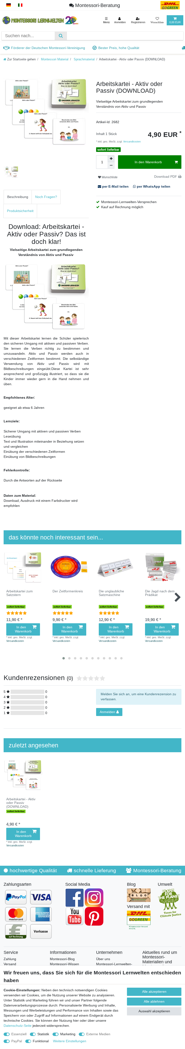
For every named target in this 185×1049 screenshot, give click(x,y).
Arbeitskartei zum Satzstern (19, 593)
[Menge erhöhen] (111, 158)
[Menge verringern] (111, 165)
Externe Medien (98, 1034)
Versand (10, 964)
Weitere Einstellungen (69, 1041)
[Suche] (61, 36)
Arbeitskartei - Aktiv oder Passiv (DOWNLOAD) (20, 802)
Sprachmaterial (84, 59)
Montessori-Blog (62, 959)
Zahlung (10, 959)
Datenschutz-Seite (18, 1026)
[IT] (20, 5)
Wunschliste (109, 177)
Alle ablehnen (154, 1001)
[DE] (8, 5)
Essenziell (18, 1034)
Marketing (67, 1034)
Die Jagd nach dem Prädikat (160, 593)
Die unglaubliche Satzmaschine (111, 593)
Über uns (103, 959)
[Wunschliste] (157, 20)
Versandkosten (131, 141)
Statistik (43, 1034)
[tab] (18, 197)
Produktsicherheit (20, 211)
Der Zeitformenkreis (68, 591)
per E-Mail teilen (115, 186)
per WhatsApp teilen (153, 186)
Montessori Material (54, 59)
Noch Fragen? (46, 197)
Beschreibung (17, 197)
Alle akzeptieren (154, 991)
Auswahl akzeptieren (154, 1011)
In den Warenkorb (148, 162)
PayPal (16, 1041)
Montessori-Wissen (64, 964)
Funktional (41, 1041)
